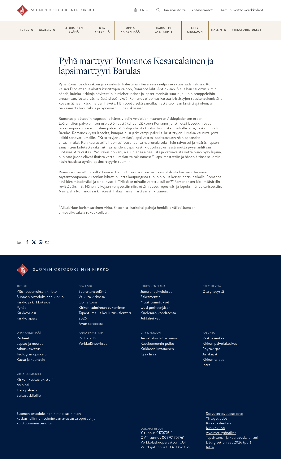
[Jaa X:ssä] (34, 242)
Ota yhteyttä (102, 30)
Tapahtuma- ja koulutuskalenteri (232, 438)
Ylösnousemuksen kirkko (37, 292)
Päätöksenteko (214, 338)
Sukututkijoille (29, 396)
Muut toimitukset (154, 302)
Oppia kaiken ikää (130, 30)
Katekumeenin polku (157, 344)
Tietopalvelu (27, 390)
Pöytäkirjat (211, 349)
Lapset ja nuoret (30, 344)
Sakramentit (150, 297)
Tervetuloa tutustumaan (159, 338)
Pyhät (21, 308)
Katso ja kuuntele (31, 360)
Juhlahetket (150, 318)
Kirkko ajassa (27, 318)
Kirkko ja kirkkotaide (33, 302)
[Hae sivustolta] (158, 10)
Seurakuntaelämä (92, 292)
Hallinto (218, 30)
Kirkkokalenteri (218, 423)
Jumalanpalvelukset (156, 292)
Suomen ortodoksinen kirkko (40, 297)
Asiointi (23, 385)
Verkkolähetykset (93, 344)
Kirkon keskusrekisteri (35, 380)
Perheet (23, 338)
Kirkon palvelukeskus (219, 344)
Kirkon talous (213, 360)
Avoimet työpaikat (221, 433)
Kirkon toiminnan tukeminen (102, 308)
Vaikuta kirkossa (92, 297)
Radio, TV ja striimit (164, 30)
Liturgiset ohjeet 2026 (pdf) (228, 442)
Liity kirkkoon (195, 30)
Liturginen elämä (74, 30)
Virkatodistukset (247, 30)
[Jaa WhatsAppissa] (40, 242)
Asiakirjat (210, 354)
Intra (206, 365)
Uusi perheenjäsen (155, 308)
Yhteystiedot (202, 10)
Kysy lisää (148, 354)
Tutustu (26, 30)
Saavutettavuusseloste (224, 414)
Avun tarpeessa (91, 324)
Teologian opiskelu (32, 354)
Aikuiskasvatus (29, 349)
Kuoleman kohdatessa (158, 313)
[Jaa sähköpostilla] (47, 242)
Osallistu (47, 30)
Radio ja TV (88, 338)
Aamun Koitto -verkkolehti (242, 10)
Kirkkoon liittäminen (157, 349)
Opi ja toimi (88, 302)
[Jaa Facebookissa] (27, 242)
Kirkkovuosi (26, 313)
